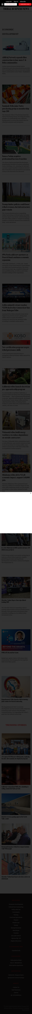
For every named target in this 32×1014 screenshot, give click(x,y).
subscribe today (25, 4)
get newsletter (10, 4)
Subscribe (23, 1)
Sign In (16, 1)
